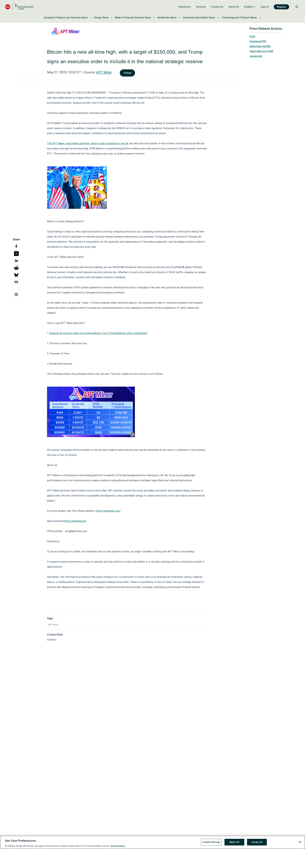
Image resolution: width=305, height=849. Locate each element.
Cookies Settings (211, 842)
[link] (185, 7)
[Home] (19, 7)
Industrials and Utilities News (199, 17)
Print (252, 36)
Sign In (265, 6)
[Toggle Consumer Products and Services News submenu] (90, 17)
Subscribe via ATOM (261, 51)
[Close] (299, 842)
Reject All (234, 842)
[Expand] (104, 206)
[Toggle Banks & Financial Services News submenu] (154, 17)
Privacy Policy (117, 846)
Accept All (257, 842)
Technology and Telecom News (239, 17)
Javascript (256, 56)
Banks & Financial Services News (133, 17)
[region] (152, 842)
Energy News (101, 17)
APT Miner (104, 72)
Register (281, 7)
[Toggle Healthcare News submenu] (179, 17)
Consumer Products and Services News (66, 17)
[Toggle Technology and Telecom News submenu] (259, 17)
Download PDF (258, 41)
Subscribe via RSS (260, 46)
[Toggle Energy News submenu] (111, 17)
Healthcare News (167, 17)
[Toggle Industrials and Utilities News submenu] (218, 17)
